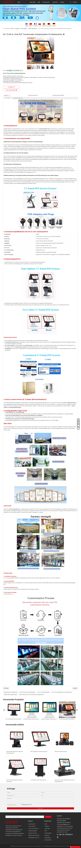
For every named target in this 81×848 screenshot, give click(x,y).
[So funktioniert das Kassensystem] (40, 767)
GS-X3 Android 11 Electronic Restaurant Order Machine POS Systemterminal (14, 719)
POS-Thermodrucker (33, 828)
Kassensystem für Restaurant (10, 692)
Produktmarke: (31, 95)
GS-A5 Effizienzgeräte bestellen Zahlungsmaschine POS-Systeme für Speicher (67, 719)
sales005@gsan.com (65, 824)
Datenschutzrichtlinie (50, 840)
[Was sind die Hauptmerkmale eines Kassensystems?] (16, 739)
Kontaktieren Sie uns (49, 837)
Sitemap (55, 846)
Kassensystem (32, 824)
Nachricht (47, 835)
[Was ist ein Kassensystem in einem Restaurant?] (16, 767)
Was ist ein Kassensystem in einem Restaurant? (14, 780)
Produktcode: (55, 95)
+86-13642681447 (66, 818)
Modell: (5, 95)
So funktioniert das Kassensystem (38, 780)
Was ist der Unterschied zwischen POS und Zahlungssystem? (64, 780)
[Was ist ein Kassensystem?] (64, 739)
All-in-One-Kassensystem (43, 692)
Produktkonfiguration (18, 98)
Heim (46, 824)
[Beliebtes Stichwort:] (70, 2)
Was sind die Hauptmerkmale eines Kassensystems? (14, 752)
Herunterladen (48, 833)
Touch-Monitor (32, 826)
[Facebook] (57, 837)
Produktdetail (7, 98)
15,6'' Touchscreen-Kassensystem (27, 692)
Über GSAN (47, 828)
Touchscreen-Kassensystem (10, 694)
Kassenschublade (33, 830)
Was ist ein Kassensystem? (61, 751)
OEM (46, 830)
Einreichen (40, 808)
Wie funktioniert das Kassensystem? (39, 751)
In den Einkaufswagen (11, 90)
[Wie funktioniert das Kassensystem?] (40, 739)
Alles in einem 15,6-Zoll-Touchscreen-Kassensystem (31, 694)
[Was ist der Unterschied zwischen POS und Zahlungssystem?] (64, 767)
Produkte (47, 826)
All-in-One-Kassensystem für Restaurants (62, 692)
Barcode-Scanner (33, 833)
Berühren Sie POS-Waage (34, 835)
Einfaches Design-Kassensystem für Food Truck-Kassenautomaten (31, 719)
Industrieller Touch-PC (34, 837)
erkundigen (10, 87)
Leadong (69, 846)
